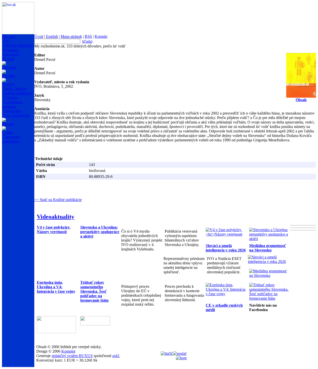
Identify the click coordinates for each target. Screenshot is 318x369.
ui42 (115, 356)
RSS (88, 36)
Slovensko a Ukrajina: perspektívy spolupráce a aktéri (99, 231)
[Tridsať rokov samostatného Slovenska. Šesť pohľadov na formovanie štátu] (269, 298)
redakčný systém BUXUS (72, 356)
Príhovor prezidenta (18, 45)
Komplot (68, 351)
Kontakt (101, 36)
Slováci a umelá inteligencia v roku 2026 (226, 248)
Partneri (8, 124)
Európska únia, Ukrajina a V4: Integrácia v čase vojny (56, 286)
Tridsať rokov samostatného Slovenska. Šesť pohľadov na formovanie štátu (94, 291)
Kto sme (8, 36)
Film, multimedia (16, 115)
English (52, 36)
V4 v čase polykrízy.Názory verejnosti (53, 229)
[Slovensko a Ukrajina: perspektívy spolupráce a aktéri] (269, 239)
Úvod (38, 36)
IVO (6, 41)
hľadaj (87, 41)
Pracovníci (11, 54)
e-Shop (7, 132)
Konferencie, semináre (12, 104)
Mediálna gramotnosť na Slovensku (267, 248)
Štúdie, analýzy (15, 88)
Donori (8, 59)
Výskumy (10, 97)
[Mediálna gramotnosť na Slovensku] (269, 275)
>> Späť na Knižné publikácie (58, 200)
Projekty (8, 76)
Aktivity (8, 84)
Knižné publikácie (17, 93)
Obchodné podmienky (11, 139)
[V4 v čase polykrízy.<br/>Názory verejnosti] (226, 234)
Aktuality (9, 67)
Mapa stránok (71, 36)
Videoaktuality (55, 216)
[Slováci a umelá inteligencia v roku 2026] (268, 261)
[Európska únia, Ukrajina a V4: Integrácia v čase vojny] (226, 294)
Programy (10, 50)
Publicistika (12, 111)
